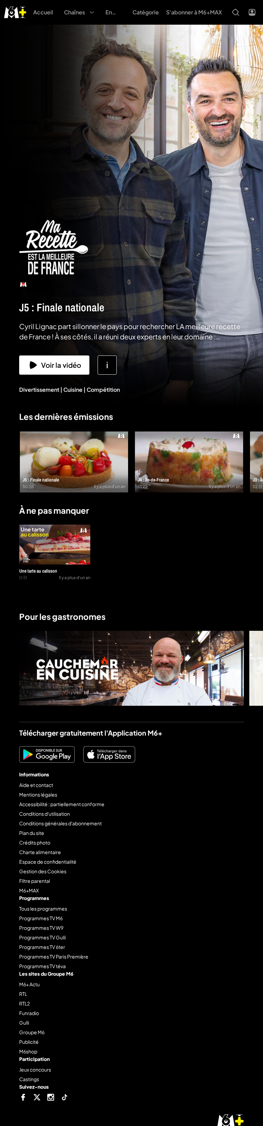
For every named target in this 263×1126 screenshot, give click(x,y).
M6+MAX (29, 890)
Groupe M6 (32, 1032)
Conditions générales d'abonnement (60, 823)
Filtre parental (34, 881)
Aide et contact (36, 785)
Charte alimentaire (40, 852)
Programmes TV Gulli (42, 937)
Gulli (24, 1022)
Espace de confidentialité (47, 862)
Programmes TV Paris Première (53, 956)
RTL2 (24, 1003)
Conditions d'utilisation (44, 814)
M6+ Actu (29, 984)
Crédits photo (34, 842)
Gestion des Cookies (42, 871)
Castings (29, 1079)
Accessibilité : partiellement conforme (61, 804)
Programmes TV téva (42, 966)
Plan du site (31, 833)
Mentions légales (38, 794)
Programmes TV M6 (41, 918)
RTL (23, 994)
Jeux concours (35, 1069)
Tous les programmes (43, 908)
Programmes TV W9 (41, 928)
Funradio (29, 1013)
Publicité (29, 1042)
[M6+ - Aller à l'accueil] (15, 11)
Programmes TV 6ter (42, 947)
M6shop (28, 1051)
